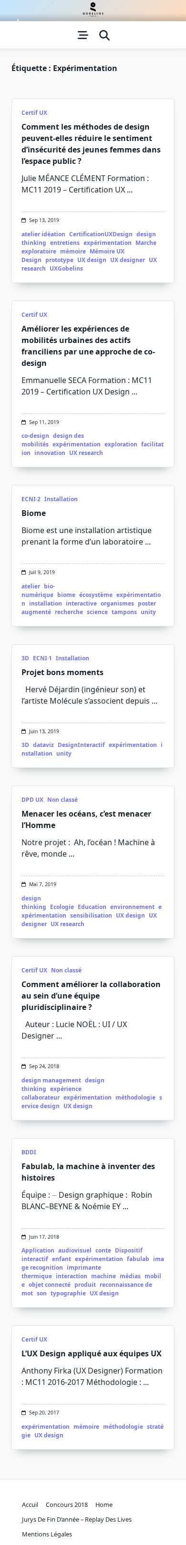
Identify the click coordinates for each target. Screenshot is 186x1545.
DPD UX (32, 800)
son (42, 1293)
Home (104, 1504)
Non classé (62, 800)
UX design (91, 260)
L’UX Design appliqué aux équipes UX (91, 1353)
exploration (120, 444)
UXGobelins (66, 268)
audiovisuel (75, 1250)
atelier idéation (43, 234)
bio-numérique (38, 590)
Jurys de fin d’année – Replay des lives (77, 1519)
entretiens (65, 243)
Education (92, 907)
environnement (132, 907)
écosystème (96, 595)
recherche (69, 612)
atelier (30, 586)
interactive (81, 603)
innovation (49, 453)
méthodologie (135, 1097)
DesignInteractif (81, 745)
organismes (117, 603)
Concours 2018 (67, 1504)
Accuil (30, 1504)
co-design (35, 436)
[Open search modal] (104, 35)
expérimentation (107, 243)
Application (37, 1250)
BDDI (28, 1152)
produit (85, 1285)
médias (130, 1276)
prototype (59, 260)
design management (51, 1080)
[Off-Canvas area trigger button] (83, 35)
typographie (68, 1293)
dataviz (43, 745)
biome (66, 595)
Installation (61, 499)
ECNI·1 (42, 658)
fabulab (138, 1259)
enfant (61, 1259)
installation (45, 603)
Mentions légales (47, 1534)
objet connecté (50, 1285)
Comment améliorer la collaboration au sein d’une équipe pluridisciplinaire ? (91, 995)
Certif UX (34, 113)
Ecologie (62, 907)
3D (25, 658)
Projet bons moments (62, 672)
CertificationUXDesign (101, 234)
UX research (86, 453)
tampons (124, 612)
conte (103, 1250)
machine (103, 1276)
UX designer (127, 260)
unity (148, 612)
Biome (33, 513)
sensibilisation (91, 915)
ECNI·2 (31, 499)
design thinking (33, 902)
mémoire (73, 251)
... (130, 189)
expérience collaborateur (51, 1093)
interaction (71, 1276)
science (97, 612)
